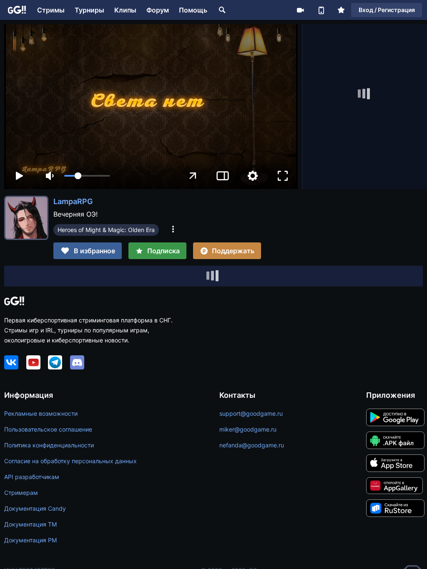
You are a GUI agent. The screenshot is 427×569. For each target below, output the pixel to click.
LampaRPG (73, 201)
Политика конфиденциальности (49, 445)
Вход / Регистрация (387, 9)
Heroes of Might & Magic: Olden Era (106, 229)
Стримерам (21, 492)
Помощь (193, 10)
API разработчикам (31, 476)
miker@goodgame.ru (247, 429)
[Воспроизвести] (19, 176)
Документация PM (30, 540)
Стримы (51, 10)
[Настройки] (253, 176)
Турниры (89, 10)
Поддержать (233, 251)
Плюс (341, 10)
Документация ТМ (30, 524)
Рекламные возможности (41, 413)
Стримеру (300, 10)
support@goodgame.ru (251, 413)
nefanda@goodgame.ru (251, 445)
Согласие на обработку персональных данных (70, 460)
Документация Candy (35, 508)
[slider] (87, 176)
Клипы (125, 10)
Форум (157, 10)
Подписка (163, 251)
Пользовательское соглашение (48, 429)
